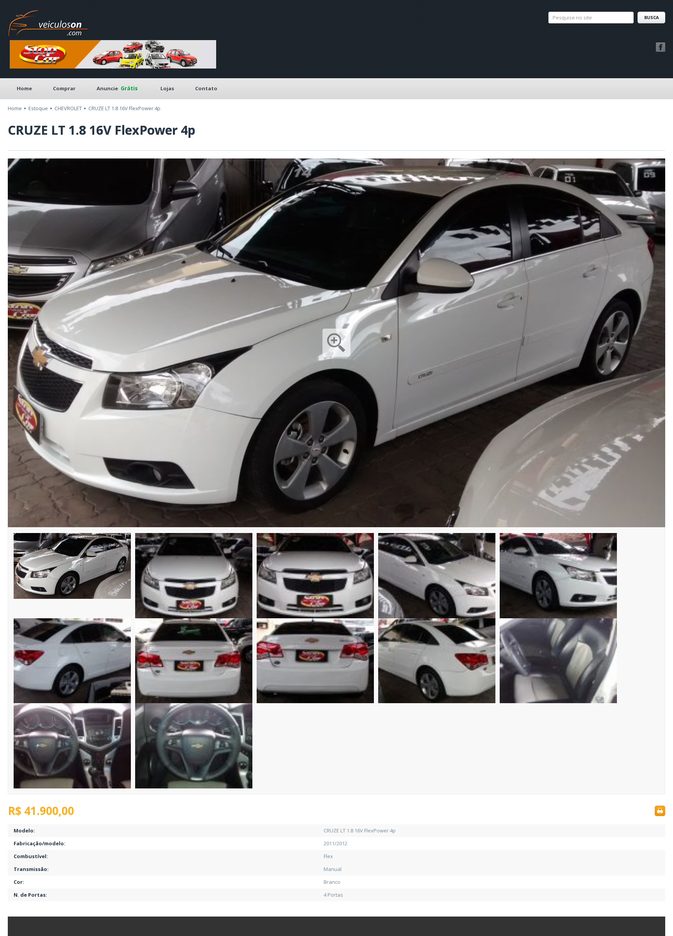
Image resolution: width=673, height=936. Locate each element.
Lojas (167, 88)
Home (24, 88)
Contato (206, 88)
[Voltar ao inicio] (48, 21)
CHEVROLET (68, 108)
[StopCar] (113, 53)
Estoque (38, 108)
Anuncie (117, 88)
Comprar (64, 88)
